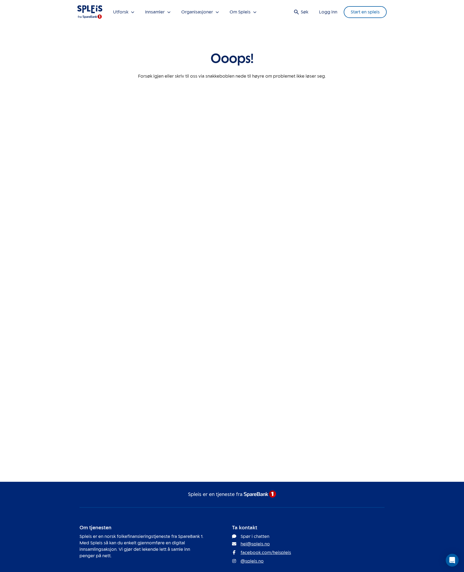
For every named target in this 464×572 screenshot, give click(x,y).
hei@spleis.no (255, 543)
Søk (304, 12)
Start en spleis (365, 12)
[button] (452, 560)
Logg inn (328, 12)
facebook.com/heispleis (266, 552)
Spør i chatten (255, 536)
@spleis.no (252, 561)
